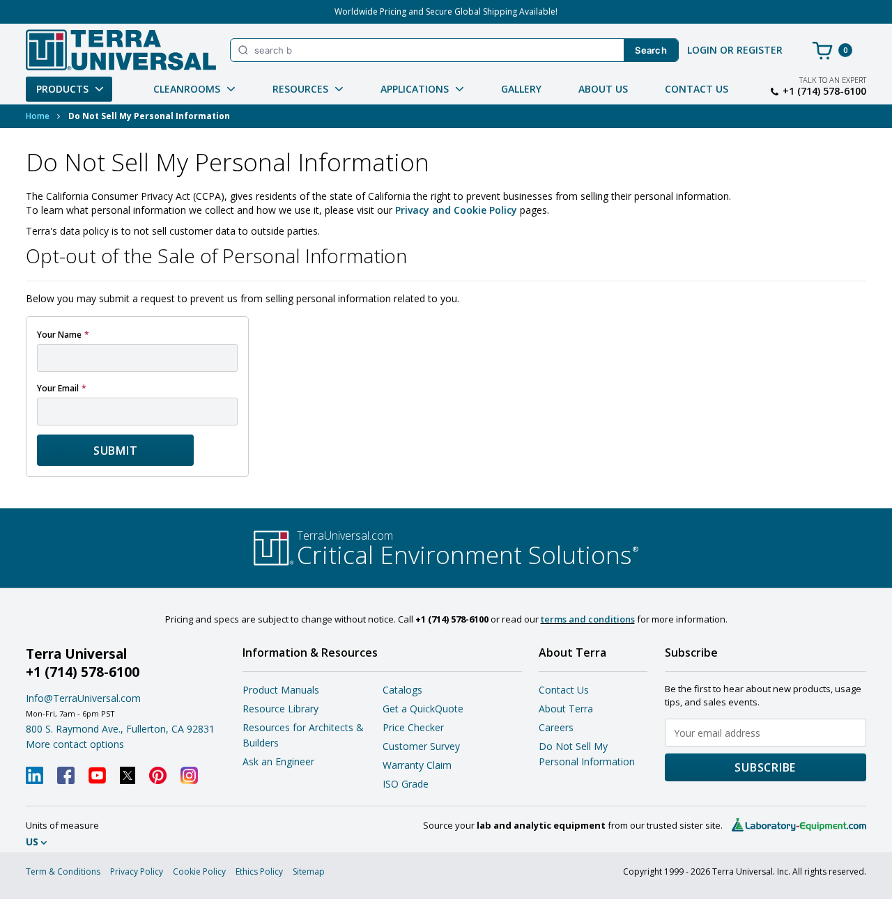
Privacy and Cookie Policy (456, 210)
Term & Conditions (63, 871)
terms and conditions (588, 619)
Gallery (521, 88)
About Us (603, 88)
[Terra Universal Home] (121, 49)
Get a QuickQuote (423, 708)
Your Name (59, 335)
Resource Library (280, 708)
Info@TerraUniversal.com (83, 698)
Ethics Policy (259, 871)
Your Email (58, 388)
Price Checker (413, 727)
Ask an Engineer (278, 761)
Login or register (735, 49)
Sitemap (309, 871)
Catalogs (402, 689)
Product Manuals (281, 689)
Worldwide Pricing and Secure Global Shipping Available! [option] (446, 11)
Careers (556, 727)
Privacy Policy (136, 871)
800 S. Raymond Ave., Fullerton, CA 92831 (120, 728)
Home (37, 116)
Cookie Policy (199, 871)
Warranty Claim (417, 765)
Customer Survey (421, 746)
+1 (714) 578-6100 (824, 91)
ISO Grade (406, 783)
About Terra (566, 708)
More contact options (75, 744)
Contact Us (696, 88)
